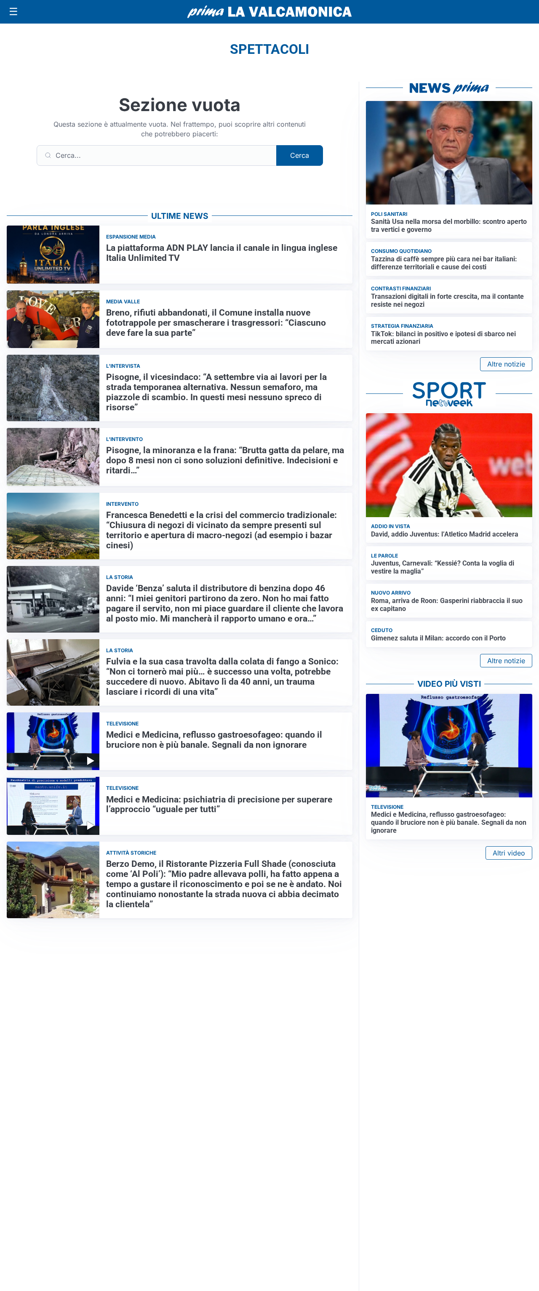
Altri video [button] (509, 853)
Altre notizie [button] (506, 364)
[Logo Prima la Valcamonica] (269, 11)
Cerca (299, 155)
